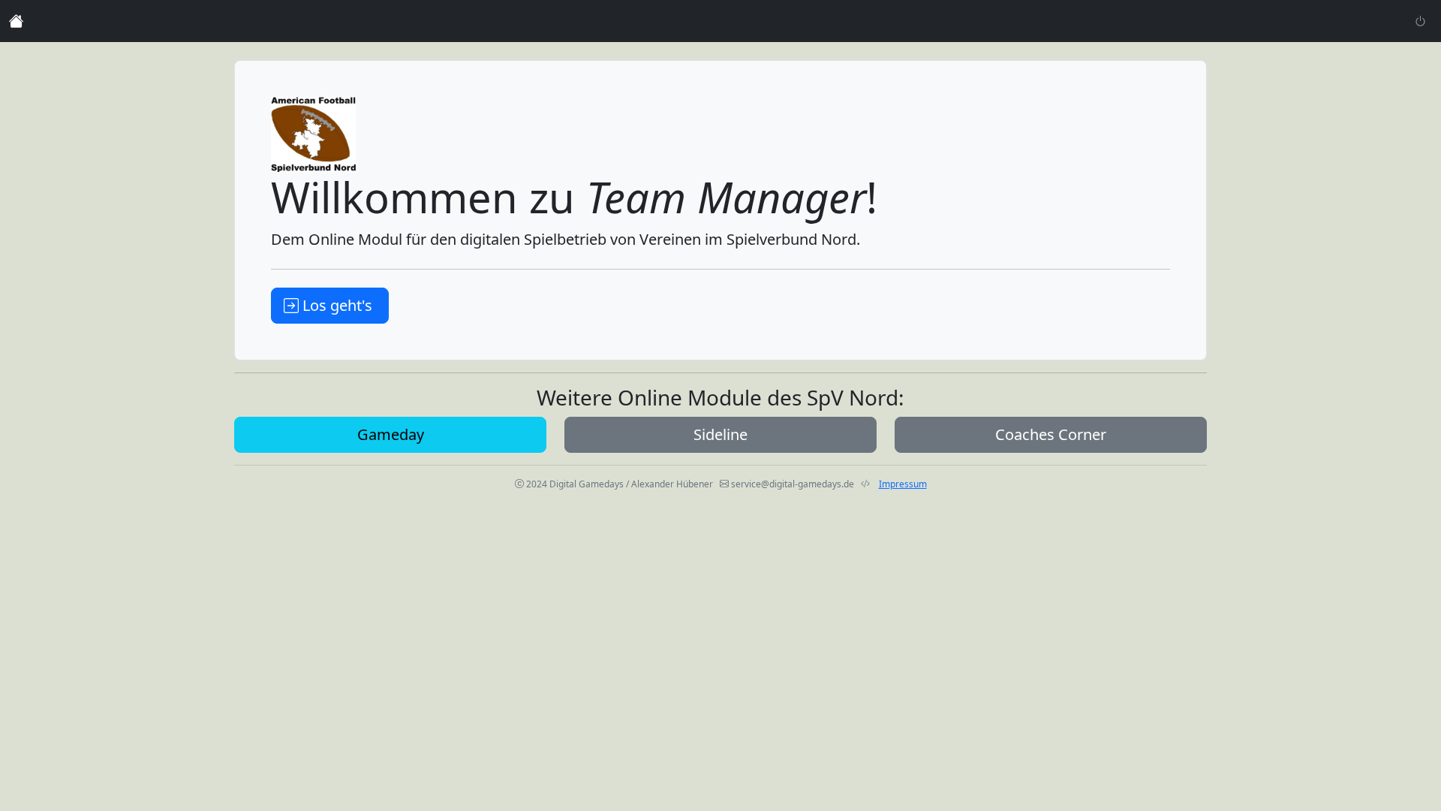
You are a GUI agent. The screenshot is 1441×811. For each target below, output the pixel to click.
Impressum (903, 484)
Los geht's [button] (337, 305)
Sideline (720, 434)
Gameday (390, 434)
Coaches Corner (1050, 434)
